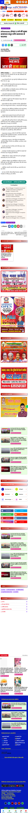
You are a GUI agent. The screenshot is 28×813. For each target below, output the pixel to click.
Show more (24, 241)
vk (21, 518)
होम (5, 20)
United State (19, 11)
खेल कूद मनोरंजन (11, 589)
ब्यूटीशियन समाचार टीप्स (7, 592)
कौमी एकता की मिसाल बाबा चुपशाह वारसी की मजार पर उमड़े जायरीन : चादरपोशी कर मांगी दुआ (20, 689)
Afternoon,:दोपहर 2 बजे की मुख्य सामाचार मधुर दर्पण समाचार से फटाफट (6, 255)
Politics (11, 20)
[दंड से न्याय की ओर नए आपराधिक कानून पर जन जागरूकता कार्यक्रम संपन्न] (5, 430)
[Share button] (24, 226)
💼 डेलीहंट (5, 738)
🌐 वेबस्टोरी (5, 740)
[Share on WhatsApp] (9, 45)
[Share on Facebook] (3, 45)
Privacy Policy (20, 808)
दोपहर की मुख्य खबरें (6, 28)
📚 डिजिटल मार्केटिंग (19, 740)
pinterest (8, 518)
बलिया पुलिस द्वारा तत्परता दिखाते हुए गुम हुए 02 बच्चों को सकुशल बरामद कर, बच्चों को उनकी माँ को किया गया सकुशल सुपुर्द (18, 469)
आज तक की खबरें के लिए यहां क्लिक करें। (14, 182)
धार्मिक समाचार (20, 589)
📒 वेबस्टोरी (17, 738)
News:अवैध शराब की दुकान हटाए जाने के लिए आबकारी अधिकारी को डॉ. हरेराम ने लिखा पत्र (18, 450)
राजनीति (16, 592)
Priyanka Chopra (8, 11)
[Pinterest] (18, 226)
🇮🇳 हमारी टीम (18, 736)
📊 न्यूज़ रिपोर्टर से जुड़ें (20, 743)
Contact (12, 808)
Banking (19, 20)
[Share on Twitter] (6, 45)
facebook (8, 511)
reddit (21, 514)
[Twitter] (12, 226)
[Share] (12, 45)
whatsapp (8, 514)
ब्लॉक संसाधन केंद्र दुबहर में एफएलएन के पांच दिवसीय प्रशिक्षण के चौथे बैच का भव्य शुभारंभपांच (6, 689)
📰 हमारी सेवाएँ (6, 736)
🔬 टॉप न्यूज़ (5, 743)
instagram (8, 522)
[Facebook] (9, 226)
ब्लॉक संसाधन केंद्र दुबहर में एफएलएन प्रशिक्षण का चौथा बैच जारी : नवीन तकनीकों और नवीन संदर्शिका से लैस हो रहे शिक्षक (7, 671)
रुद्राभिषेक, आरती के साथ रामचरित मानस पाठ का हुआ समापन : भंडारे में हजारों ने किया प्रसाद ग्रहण (20, 670)
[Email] (21, 226)
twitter (22, 511)
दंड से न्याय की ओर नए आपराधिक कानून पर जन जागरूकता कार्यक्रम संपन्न (17, 430)
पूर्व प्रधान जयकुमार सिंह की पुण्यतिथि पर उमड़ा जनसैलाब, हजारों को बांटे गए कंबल (18, 459)
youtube (22, 522)
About (5, 808)
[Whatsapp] (15, 226)
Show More (24, 655)
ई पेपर (4, 589)
